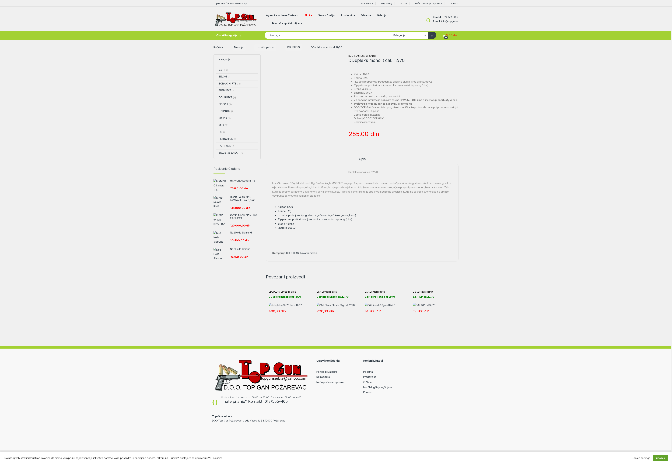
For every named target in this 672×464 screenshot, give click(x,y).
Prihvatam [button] (660, 457)
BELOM (224, 76)
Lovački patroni (265, 47)
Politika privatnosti (326, 371)
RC (222, 131)
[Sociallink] (213, 428)
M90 (223, 124)
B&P (319, 292)
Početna (218, 47)
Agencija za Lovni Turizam (282, 15)
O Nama (366, 15)
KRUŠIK (225, 118)
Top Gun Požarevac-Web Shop (230, 3)
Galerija (382, 15)
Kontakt (454, 3)
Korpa (404, 3)
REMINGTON (227, 138)
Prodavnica (367, 3)
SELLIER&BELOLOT (231, 152)
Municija (238, 47)
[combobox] (328, 35)
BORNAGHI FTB (230, 83)
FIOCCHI (225, 104)
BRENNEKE (226, 90)
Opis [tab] (362, 159)
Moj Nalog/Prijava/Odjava (377, 387)
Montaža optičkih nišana (287, 23)
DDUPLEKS (293, 47)
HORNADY (226, 111)
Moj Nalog (386, 3)
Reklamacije (323, 376)
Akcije (308, 15)
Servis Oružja (326, 15)
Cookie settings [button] (641, 458)
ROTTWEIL (226, 145)
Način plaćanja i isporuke (428, 3)
